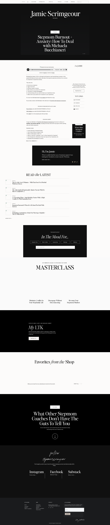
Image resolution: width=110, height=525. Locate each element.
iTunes (53, 72)
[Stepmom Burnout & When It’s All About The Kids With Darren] (8, 204)
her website (43, 97)
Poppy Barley (29, 108)
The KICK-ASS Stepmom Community (45, 122)
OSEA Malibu (29, 111)
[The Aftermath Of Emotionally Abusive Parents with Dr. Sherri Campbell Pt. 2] (8, 189)
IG (53, 97)
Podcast (55, 31)
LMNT (30, 113)
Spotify (45, 72)
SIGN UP (67, 513)
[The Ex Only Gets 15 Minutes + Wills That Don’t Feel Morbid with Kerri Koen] (8, 182)
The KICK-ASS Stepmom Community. (58, 100)
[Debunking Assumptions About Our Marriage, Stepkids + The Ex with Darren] (8, 212)
